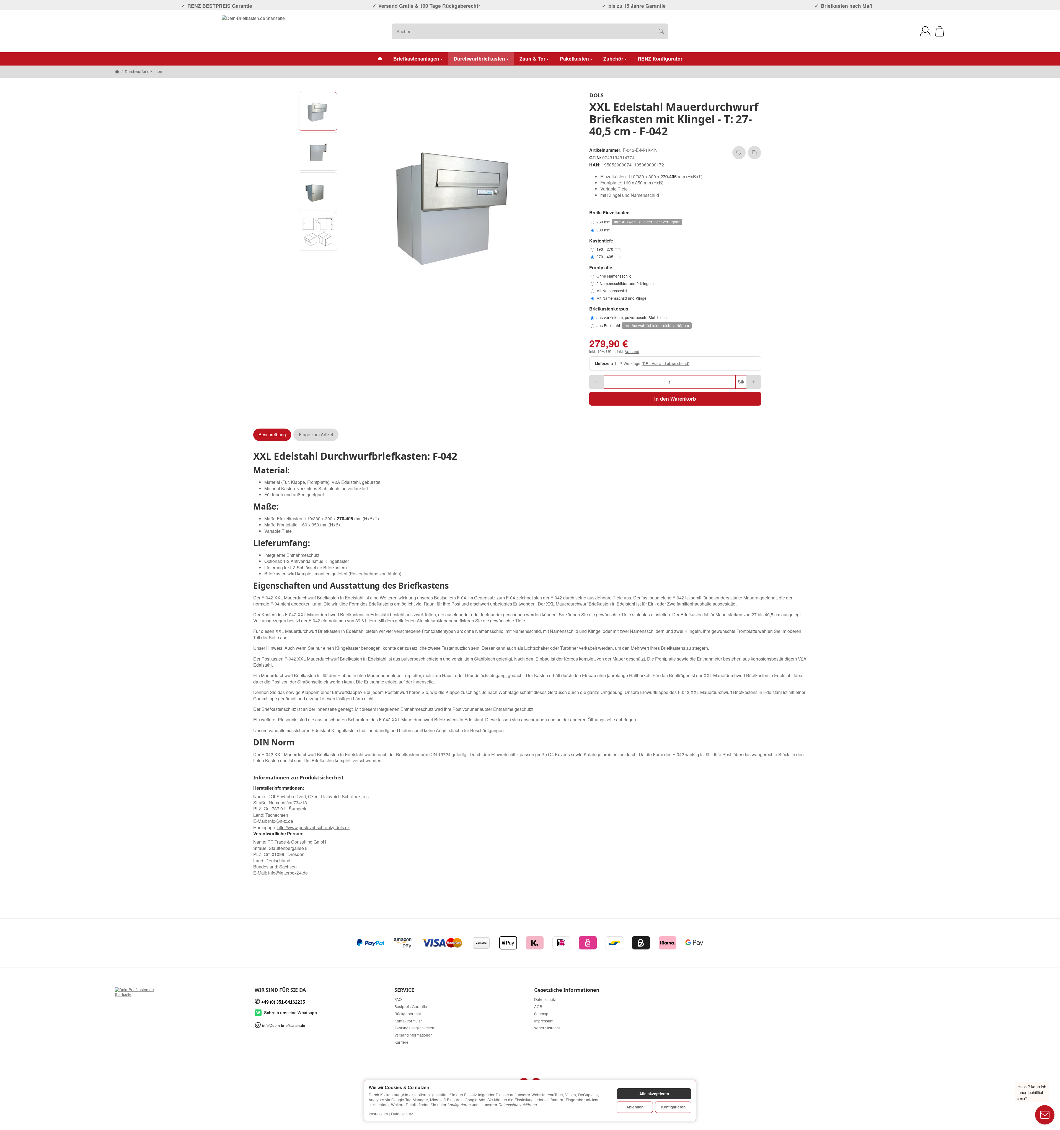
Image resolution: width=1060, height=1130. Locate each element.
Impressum (378, 1113)
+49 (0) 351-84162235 (283, 1002)
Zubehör (613, 58)
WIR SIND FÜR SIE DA (280, 990)
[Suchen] (661, 31)
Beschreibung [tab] (272, 434)
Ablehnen (634, 1107)
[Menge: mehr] (753, 382)
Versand (632, 351)
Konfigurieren (673, 1107)
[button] (318, 111)
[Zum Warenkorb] (939, 31)
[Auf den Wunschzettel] (739, 152)
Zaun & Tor (532, 58)
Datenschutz (402, 1113)
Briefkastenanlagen (416, 58)
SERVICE (404, 990)
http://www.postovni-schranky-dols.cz (313, 827)
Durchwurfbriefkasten (479, 58)
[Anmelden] (925, 31)
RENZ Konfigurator (660, 58)
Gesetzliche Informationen (566, 990)
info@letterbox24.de (288, 873)
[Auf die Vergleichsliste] (754, 152)
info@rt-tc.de (280, 821)
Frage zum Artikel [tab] (316, 434)
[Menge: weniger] (596, 382)
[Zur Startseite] (253, 31)
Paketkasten (574, 58)
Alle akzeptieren (654, 1093)
